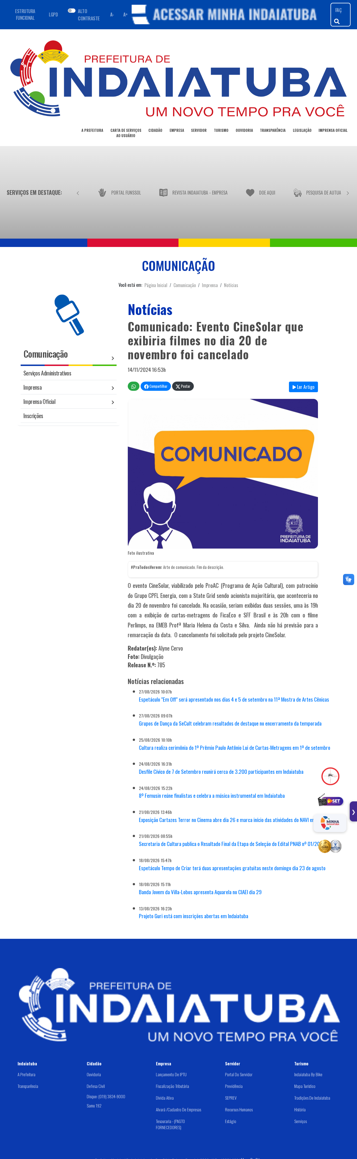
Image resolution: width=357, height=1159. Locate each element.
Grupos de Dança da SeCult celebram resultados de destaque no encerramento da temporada (230, 723)
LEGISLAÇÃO (302, 130)
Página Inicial (155, 285)
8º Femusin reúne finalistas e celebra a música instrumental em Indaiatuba (212, 795)
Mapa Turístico (304, 1086)
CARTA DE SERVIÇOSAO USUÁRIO (125, 133)
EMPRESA (177, 130)
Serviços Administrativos (47, 372)
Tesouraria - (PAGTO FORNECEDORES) (170, 1124)
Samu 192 (94, 1105)
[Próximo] (348, 192)
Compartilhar (158, 386)
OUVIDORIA (244, 130)
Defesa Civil (96, 1086)
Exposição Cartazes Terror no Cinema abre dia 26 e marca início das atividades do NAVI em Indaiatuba (238, 820)
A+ (125, 14)
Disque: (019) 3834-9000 (106, 1096)
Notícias (231, 285)
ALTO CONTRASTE (89, 14)
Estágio (230, 1121)
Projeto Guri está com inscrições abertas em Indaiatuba (193, 916)
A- (112, 14)
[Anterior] (78, 192)
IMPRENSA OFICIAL (333, 130)
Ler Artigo (305, 387)
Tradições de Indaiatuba (312, 1098)
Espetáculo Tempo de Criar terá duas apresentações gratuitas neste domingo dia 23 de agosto (232, 868)
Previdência (234, 1086)
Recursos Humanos (239, 1109)
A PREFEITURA (92, 130)
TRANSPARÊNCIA (273, 130)
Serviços (300, 1121)
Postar (185, 386)
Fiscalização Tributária (172, 1086)
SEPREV (231, 1098)
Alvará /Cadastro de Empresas (178, 1109)
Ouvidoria (94, 1074)
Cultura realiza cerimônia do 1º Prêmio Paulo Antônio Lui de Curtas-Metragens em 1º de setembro (234, 747)
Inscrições (33, 415)
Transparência (28, 1086)
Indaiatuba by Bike (308, 1074)
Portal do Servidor (238, 1074)
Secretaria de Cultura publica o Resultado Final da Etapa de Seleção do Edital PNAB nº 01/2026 (232, 844)
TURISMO (221, 130)
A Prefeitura (26, 1074)
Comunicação (184, 285)
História (300, 1109)
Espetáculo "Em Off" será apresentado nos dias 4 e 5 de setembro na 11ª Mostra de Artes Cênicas (234, 699)
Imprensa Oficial (39, 401)
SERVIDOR (199, 130)
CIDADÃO (155, 130)
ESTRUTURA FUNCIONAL (25, 14)
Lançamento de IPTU (171, 1074)
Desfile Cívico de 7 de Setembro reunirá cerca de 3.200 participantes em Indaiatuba (221, 771)
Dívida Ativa (165, 1098)
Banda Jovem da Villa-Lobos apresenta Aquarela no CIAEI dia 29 (200, 892)
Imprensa (210, 285)
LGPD (53, 14)
